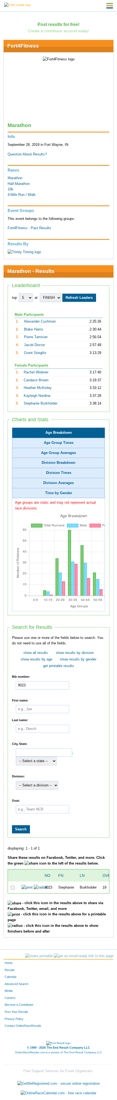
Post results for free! (58, 24)
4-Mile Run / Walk (22, 195)
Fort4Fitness (23, 46)
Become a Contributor (19, 1004)
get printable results (58, 666)
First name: (20, 700)
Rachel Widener (36, 372)
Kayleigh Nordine (37, 396)
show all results (35, 653)
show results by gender (78, 659)
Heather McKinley (38, 388)
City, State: (19, 743)
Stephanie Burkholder (40, 403)
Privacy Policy (14, 1019)
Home (9, 963)
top (14, 298)
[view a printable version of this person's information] (27, 887)
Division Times (58, 473)
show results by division (75, 653)
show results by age (36, 659)
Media (9, 990)
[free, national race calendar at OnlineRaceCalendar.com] (58, 1093)
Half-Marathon (19, 184)
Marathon (15, 178)
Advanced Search (16, 984)
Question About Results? (27, 154)
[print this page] (39, 956)
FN (60, 875)
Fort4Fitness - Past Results (29, 228)
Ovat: (16, 800)
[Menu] (109, 6)
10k (10, 189)
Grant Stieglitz (35, 353)
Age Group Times (58, 443)
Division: (18, 776)
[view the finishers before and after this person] (41, 887)
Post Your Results (16, 1011)
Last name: (20, 720)
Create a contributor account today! (58, 31)
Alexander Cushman (40, 321)
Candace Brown (36, 380)
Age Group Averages (58, 453)
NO (47, 875)
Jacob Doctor (34, 345)
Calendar (11, 976)
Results (10, 970)
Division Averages (58, 483)
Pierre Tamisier (36, 337)
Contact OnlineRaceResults (23, 1025)
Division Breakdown (58, 463)
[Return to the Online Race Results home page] (17, 4)
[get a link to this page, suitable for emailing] (83, 956)
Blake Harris (33, 329)
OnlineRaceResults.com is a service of (58, 1052)
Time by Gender (58, 493)
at (36, 298)
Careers (10, 997)
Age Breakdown (58, 433)
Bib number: (21, 676)
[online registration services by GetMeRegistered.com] (58, 1082)
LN (82, 875)
